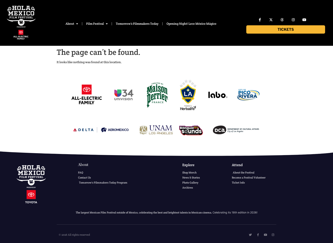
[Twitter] (250, 234)
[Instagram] (293, 19)
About (70, 24)
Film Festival (95, 24)
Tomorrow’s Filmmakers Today (137, 24)
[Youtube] (304, 19)
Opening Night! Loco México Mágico (191, 24)
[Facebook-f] (260, 19)
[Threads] (282, 19)
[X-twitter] (271, 19)
